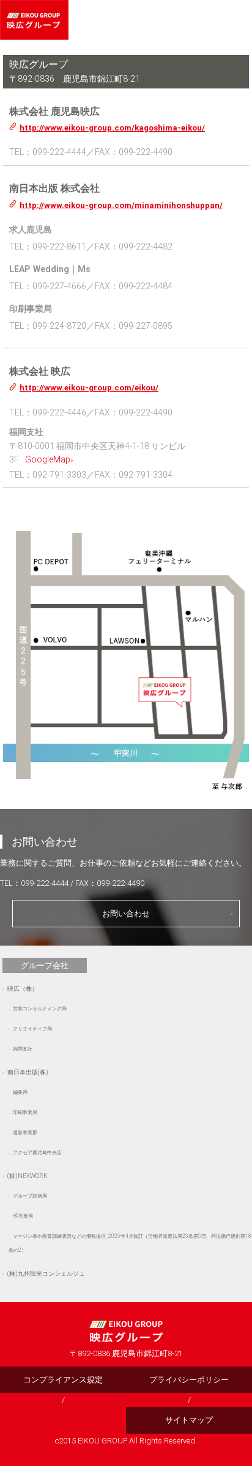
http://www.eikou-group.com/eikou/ (89, 387)
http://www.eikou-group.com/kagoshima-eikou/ (112, 127)
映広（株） (22, 989)
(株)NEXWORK (27, 1176)
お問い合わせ (126, 913)
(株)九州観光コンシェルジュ (46, 1273)
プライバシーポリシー (189, 1379)
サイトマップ (189, 1420)
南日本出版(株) (27, 1072)
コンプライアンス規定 (63, 1379)
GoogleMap (47, 459)
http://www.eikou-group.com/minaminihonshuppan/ (121, 205)
